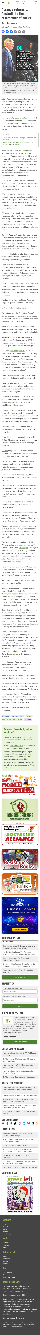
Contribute (6, 1259)
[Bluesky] (11, 31)
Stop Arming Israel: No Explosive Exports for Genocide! (19, 947)
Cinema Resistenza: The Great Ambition (17, 958)
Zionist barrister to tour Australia (15, 1145)
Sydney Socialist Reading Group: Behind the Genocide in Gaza (19, 965)
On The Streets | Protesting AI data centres (19, 1077)
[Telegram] (24, 1123)
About (5, 1256)
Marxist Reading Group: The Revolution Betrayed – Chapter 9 (17, 953)
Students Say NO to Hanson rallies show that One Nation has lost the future (19, 1106)
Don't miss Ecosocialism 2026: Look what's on (20, 1096)
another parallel (18, 351)
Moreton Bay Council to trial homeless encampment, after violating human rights (18, 1150)
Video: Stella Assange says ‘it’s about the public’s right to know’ (18, 143)
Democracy (5, 716)
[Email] (19, 31)
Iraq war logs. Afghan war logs (12, 720)
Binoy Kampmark (9, 23)
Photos (5, 1243)
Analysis (26, 27)
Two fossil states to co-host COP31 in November (17, 1156)
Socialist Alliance (9, 1277)
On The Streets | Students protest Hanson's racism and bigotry (19, 1060)
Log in (35, 2)
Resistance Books (9, 1275)
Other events (20, 977)
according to (24, 150)
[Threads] (33, 1123)
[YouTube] (3, 1123)
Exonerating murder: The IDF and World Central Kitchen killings (17, 1134)
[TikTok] (15, 1123)
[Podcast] (7, 1123)
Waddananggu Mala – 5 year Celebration (18, 970)
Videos (5, 1247)
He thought (23, 548)
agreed (15, 183)
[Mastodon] (3, 31)
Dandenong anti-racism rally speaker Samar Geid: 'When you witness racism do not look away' (19, 1089)
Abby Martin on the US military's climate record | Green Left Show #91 (18, 1066)
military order (17, 405)
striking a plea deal (23, 118)
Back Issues (7, 1234)
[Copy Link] (23, 31)
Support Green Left (12, 1013)
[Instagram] (20, 1123)
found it (11, 596)
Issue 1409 (17, 27)
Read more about (13, 1318)
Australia (28, 720)
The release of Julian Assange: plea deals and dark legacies (19, 139)
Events (5, 1264)
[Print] (15, 31)
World (5, 1229)
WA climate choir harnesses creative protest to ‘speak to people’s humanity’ (19, 1162)
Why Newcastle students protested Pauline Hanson (19, 1112)
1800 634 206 (22, 762)
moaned (14, 654)
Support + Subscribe (21, 2)
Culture (5, 1231)
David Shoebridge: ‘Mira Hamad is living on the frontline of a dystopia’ (20, 1168)
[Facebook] (7, 31)
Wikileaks (29, 716)
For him (5, 450)
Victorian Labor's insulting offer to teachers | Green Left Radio (19, 1072)
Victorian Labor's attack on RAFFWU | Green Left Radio (19, 1054)
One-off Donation (16, 746)
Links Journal (7, 1272)
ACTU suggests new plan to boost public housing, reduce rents (18, 1140)
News (5, 1224)
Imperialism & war (18, 716)
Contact (5, 1261)
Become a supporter (12, 752)
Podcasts (6, 1245)
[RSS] (37, 1123)
